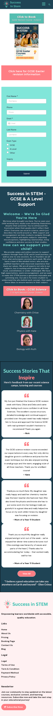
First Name (12, 96)
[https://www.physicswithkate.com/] (26, 321)
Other (12, 153)
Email (10, 118)
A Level (13, 149)
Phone (9, 107)
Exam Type (11, 141)
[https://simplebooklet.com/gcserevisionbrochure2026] (26, 42)
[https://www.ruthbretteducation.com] (26, 340)
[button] (43, 4)
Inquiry (10, 159)
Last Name (11, 130)
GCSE (12, 145)
